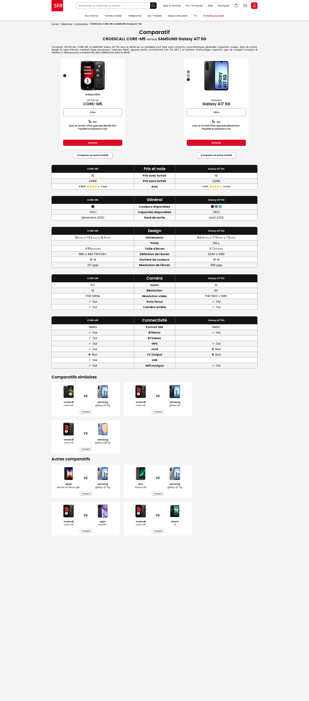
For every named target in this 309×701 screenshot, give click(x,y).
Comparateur (81, 24)
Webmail (245, 5)
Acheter (93, 142)
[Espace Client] (254, 5)
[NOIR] (64, 75)
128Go (216, 112)
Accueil (55, 24)
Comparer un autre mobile (92, 155)
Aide (210, 5)
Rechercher (153, 5)
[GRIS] (188, 71)
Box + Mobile (155, 15)
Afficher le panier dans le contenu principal (236, 5)
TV (195, 15)
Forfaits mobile (113, 15)
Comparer (85, 411)
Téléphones (134, 15)
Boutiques (223, 5)
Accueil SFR (57, 5)
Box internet (91, 15)
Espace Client (254, 5)
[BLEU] (188, 75)
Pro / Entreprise (194, 5)
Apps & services (172, 5)
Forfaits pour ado (213, 15)
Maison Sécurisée (177, 15)
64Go (93, 112)
